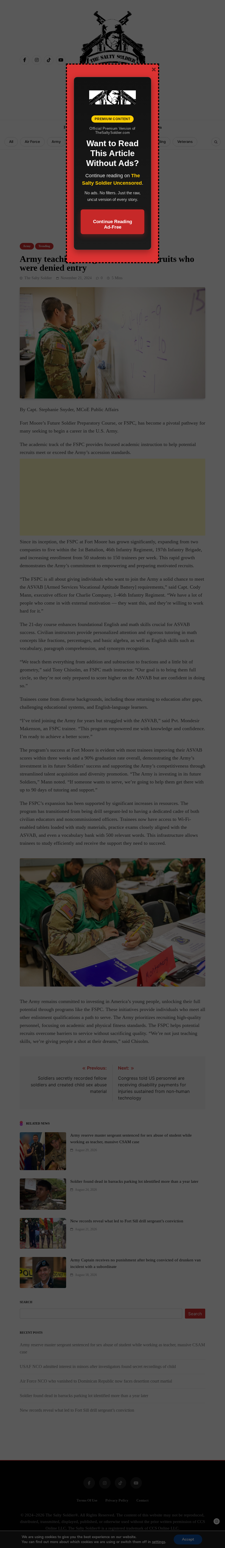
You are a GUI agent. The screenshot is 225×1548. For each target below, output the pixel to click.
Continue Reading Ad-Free (112, 224)
